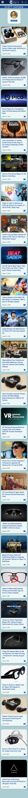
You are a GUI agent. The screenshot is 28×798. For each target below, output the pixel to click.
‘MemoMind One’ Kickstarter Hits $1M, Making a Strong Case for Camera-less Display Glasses (13, 363)
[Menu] (2, 2)
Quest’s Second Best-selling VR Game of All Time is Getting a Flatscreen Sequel (14, 236)
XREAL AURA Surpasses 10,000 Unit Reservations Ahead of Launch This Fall (14, 79)
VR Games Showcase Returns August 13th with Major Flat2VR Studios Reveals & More (13, 430)
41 (24, 403)
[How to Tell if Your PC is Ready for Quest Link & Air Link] (14, 738)
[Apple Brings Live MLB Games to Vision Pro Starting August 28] (14, 318)
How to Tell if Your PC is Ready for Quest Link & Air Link (13, 750)
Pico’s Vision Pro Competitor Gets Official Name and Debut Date (14, 111)
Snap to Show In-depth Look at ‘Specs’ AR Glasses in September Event (13, 687)
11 (24, 596)
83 (24, 499)
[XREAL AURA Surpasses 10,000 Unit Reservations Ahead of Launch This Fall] (14, 66)
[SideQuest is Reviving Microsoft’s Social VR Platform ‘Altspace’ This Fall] (14, 768)
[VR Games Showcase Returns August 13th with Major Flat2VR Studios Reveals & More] (14, 416)
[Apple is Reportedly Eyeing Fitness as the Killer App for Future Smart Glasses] (14, 577)
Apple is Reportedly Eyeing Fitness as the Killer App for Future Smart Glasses (12, 590)
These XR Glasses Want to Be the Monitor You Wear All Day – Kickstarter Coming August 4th (13, 654)
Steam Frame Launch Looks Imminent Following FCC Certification (12, 718)
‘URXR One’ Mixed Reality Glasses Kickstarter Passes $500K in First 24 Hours (12, 525)
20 (24, 210)
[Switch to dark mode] (26, 2)
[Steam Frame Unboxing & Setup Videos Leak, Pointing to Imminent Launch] (14, 35)
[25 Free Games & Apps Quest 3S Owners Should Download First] (14, 481)
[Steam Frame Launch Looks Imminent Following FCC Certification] (14, 705)
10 (24, 305)
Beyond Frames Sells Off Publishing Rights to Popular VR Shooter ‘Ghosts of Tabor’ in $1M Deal (14, 558)
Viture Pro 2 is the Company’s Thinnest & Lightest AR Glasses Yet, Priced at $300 (13, 463)
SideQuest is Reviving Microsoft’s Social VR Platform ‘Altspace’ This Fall (14, 781)
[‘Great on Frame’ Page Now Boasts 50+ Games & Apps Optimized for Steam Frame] (14, 609)
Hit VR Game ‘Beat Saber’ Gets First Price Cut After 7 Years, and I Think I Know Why (13, 268)
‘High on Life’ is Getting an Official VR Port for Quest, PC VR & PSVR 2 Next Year (13, 205)
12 (24, 179)
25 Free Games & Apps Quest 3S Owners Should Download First (13, 494)
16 (24, 627)
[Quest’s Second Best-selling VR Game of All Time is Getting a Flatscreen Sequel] (14, 223)
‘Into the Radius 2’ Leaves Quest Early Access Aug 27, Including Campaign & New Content (12, 143)
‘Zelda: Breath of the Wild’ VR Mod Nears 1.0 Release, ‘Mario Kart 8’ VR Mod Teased (13, 299)
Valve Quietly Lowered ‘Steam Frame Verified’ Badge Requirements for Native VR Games (13, 397)
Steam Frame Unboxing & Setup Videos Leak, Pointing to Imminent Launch (14, 48)
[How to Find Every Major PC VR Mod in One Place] (14, 163)
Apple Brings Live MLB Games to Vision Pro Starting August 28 (13, 331)
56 (24, 723)
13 (24, 53)
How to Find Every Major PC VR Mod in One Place (14, 175)
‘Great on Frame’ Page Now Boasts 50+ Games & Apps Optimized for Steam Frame (13, 622)
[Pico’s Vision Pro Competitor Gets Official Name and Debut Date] (14, 98)
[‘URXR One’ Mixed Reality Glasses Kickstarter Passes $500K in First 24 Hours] (14, 513)
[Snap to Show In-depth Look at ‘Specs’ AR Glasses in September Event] (14, 674)
